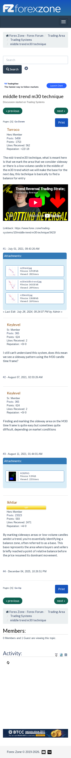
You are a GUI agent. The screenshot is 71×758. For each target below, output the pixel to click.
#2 (5, 377)
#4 (5, 571)
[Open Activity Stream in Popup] (56, 654)
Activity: (12, 653)
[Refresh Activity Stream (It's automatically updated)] (61, 654)
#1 (5, 248)
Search (14, 69)
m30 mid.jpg (26, 268)
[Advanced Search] (26, 69)
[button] (61, 122)
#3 (5, 453)
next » (61, 111)
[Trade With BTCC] (35, 733)
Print (61, 122)
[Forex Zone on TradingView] (48, 751)
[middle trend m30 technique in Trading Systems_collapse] (65, 654)
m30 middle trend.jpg (30, 281)
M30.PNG (24, 473)
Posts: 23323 (14, 515)
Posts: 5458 (14, 138)
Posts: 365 (13, 333)
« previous (12, 111)
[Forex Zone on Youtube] (43, 751)
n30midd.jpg (26, 295)
